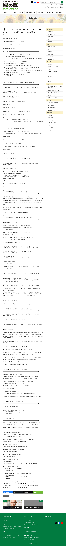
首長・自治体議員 (51, 105)
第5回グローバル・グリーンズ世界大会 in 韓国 (55, 87)
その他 (49, 81)
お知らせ (49, 61)
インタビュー (50, 76)
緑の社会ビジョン (51, 34)
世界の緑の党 (50, 41)
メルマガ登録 (50, 120)
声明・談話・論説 (51, 46)
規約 (49, 39)
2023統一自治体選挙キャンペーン (55, 90)
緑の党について (50, 29)
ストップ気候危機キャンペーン (54, 92)
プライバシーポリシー (48, 519)
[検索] (62, 2)
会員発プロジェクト (52, 95)
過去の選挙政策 (51, 59)
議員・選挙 (49, 100)
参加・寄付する (50, 112)
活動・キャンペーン (51, 84)
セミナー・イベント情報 (53, 66)
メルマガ (11, 495)
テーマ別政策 (50, 56)
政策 (48, 44)
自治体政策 (50, 54)
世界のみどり (50, 69)
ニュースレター (51, 74)
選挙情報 (50, 64)
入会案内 (50, 115)
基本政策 (50, 51)
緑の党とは (50, 31)
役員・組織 (50, 36)
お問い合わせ (47, 516)
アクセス (50, 130)
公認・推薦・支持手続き (53, 102)
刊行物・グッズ (51, 125)
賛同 (49, 49)
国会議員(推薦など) (52, 107)
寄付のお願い (50, 117)
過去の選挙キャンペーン (53, 110)
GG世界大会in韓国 (27, 519)
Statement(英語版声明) (52, 71)
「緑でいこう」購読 (52, 122)
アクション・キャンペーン (53, 97)
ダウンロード (50, 127)
